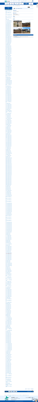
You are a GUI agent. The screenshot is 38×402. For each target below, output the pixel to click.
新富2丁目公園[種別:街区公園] (8, 271)
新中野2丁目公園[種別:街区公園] (9, 264)
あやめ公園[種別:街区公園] (8, 43)
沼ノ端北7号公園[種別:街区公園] (9, 209)
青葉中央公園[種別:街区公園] (8, 37)
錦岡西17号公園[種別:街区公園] (9, 172)
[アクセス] (27, 397)
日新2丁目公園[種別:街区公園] (8, 190)
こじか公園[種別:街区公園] (8, 119)
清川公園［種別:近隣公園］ (8, 114)
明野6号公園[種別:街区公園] (8, 30)
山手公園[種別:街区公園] (8, 353)
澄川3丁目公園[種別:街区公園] (8, 290)
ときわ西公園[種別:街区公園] (8, 320)
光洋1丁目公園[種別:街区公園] (8, 120)
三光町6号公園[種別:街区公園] (8, 258)
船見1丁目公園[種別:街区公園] (8, 49)
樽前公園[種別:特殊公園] (8, 315)
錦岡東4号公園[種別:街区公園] (8, 160)
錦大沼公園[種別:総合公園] (8, 185)
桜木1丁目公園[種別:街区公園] (8, 246)
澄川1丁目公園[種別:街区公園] (8, 289)
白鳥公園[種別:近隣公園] (8, 54)
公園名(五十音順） (7, 19)
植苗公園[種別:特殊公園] (8, 326)
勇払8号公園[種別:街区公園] (8, 372)
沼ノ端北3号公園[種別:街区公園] (9, 204)
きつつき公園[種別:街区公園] (8, 113)
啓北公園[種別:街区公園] (8, 109)
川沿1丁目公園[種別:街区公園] (8, 104)
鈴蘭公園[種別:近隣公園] (8, 303)
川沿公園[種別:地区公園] (8, 103)
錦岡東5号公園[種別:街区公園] (8, 161)
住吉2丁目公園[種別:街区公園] (8, 302)
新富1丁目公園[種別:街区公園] (8, 270)
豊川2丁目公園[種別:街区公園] (8, 321)
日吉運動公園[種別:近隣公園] (8, 66)
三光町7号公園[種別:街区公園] (8, 259)
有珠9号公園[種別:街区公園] (8, 342)
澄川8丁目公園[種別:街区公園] (8, 296)
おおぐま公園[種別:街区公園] (8, 235)
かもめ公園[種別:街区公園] (8, 89)
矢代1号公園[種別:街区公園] (8, 360)
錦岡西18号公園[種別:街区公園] (9, 173)
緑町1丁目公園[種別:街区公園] (8, 130)
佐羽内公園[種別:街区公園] (8, 242)
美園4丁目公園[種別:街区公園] (8, 137)
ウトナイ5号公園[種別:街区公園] (9, 347)
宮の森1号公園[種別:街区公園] (8, 142)
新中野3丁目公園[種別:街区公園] (9, 265)
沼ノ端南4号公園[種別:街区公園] (9, 224)
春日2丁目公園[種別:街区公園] (8, 100)
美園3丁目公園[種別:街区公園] (8, 136)
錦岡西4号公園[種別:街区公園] (8, 178)
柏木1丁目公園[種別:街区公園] (8, 94)
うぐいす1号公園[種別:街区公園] (9, 330)
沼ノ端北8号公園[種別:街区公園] (9, 210)
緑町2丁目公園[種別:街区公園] (8, 131)
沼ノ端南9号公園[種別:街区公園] (9, 230)
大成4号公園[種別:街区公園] (8, 308)
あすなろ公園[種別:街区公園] (8, 42)
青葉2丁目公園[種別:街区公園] (8, 36)
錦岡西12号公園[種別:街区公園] (9, 166)
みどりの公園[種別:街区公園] (8, 132)
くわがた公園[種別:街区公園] (8, 125)
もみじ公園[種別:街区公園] (8, 148)
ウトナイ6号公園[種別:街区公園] (9, 348)
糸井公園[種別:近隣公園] (8, 79)
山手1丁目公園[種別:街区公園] (8, 354)
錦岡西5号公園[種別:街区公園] (8, 179)
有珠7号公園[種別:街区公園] (8, 341)
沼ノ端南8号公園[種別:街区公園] (9, 229)
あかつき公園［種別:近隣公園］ (9, 20)
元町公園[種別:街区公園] (8, 149)
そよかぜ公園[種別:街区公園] (8, 281)
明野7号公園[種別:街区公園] (8, 31)
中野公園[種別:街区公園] (8, 154)
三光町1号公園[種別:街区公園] (8, 252)
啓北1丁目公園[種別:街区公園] (8, 110)
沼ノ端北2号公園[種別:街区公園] (9, 203)
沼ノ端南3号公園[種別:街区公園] (9, 223)
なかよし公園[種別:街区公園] (8, 155)
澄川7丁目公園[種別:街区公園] (8, 295)
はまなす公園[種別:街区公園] (8, 55)
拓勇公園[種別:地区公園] (8, 314)
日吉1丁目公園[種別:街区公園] (8, 67)
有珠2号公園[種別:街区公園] (8, 335)
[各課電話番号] (29, 397)
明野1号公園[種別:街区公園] (8, 24)
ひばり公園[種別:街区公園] (8, 61)
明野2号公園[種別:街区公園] (8, 25)
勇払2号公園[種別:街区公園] (8, 365)
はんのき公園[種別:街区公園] (8, 60)
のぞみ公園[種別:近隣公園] (8, 191)
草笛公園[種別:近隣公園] (8, 124)
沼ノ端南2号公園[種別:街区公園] (9, 222)
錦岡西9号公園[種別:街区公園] (8, 184)
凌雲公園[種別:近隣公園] (8, 241)
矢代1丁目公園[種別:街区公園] (8, 359)
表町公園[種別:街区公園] (8, 234)
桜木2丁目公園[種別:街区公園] (8, 247)
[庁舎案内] (32, 397)
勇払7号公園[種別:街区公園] (8, 371)
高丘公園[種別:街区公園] (8, 309)
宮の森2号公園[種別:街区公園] (8, 143)
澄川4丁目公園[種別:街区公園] (8, 291)
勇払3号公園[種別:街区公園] (8, 366)
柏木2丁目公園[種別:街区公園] (8, 95)
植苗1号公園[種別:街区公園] (8, 327)
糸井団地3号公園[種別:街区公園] (9, 80)
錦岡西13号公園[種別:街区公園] (9, 167)
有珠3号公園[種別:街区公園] (8, 336)
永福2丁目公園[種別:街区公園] (8, 48)
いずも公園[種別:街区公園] (8, 88)
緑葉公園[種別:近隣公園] (8, 240)
